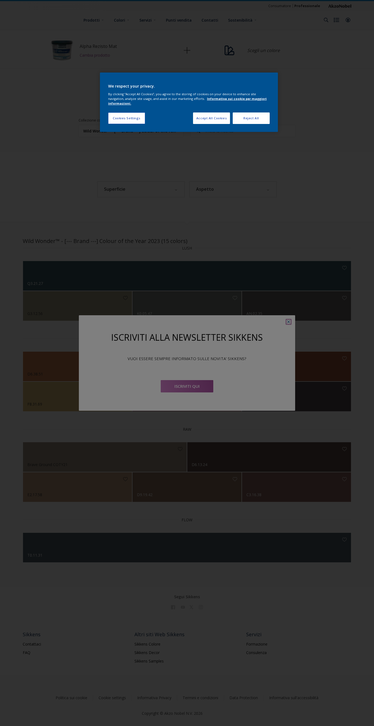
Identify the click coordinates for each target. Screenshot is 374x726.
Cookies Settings (126, 118)
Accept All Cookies (211, 118)
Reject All (251, 118)
